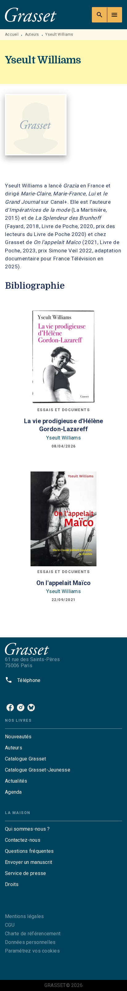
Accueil (11, 34)
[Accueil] (31, 14)
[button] (63, 736)
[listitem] (10, 707)
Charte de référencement (32, 934)
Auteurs (32, 34)
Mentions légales (24, 916)
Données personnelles (30, 942)
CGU (9, 925)
